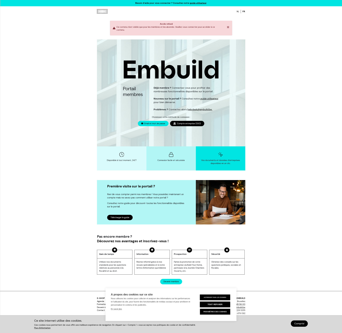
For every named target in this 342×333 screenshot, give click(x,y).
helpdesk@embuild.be (199, 109)
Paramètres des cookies (215, 312)
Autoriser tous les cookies (215, 297)
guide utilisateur (198, 3)
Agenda (100, 301)
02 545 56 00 (238, 304)
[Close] (228, 28)
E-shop (101, 298)
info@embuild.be (237, 307)
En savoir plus (116, 309)
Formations (102, 304)
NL (238, 11)
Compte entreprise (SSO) (188, 123)
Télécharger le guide (119, 217)
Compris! (299, 323)
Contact (101, 310)
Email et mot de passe (154, 123)
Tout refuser (215, 304)
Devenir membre (171, 281)
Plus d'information (42, 328)
